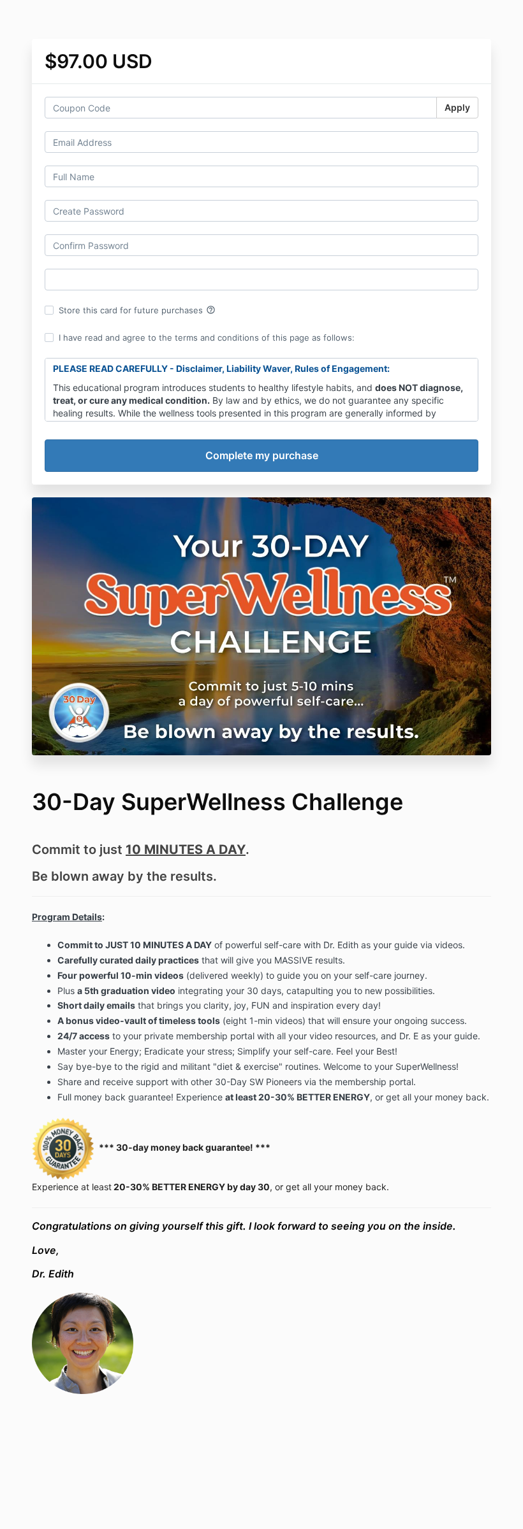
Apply (457, 107)
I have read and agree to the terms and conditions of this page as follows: (207, 337)
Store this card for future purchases (137, 310)
